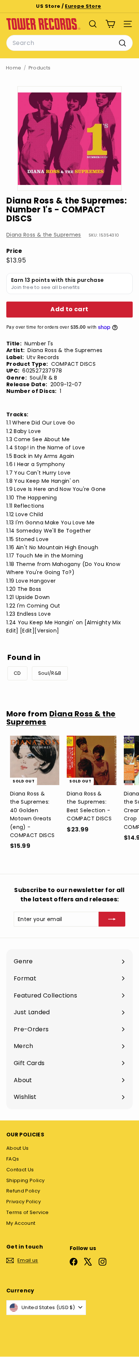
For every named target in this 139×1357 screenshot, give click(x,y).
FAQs (12, 1158)
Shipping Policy (25, 1180)
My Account (21, 1223)
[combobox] (69, 43)
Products (40, 68)
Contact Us (20, 1169)
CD (17, 673)
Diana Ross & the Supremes (43, 234)
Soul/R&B (50, 673)
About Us (17, 1148)
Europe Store (83, 6)
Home (13, 68)
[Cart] (110, 24)
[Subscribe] (112, 919)
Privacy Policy (23, 1201)
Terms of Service (27, 1212)
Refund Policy (23, 1190)
